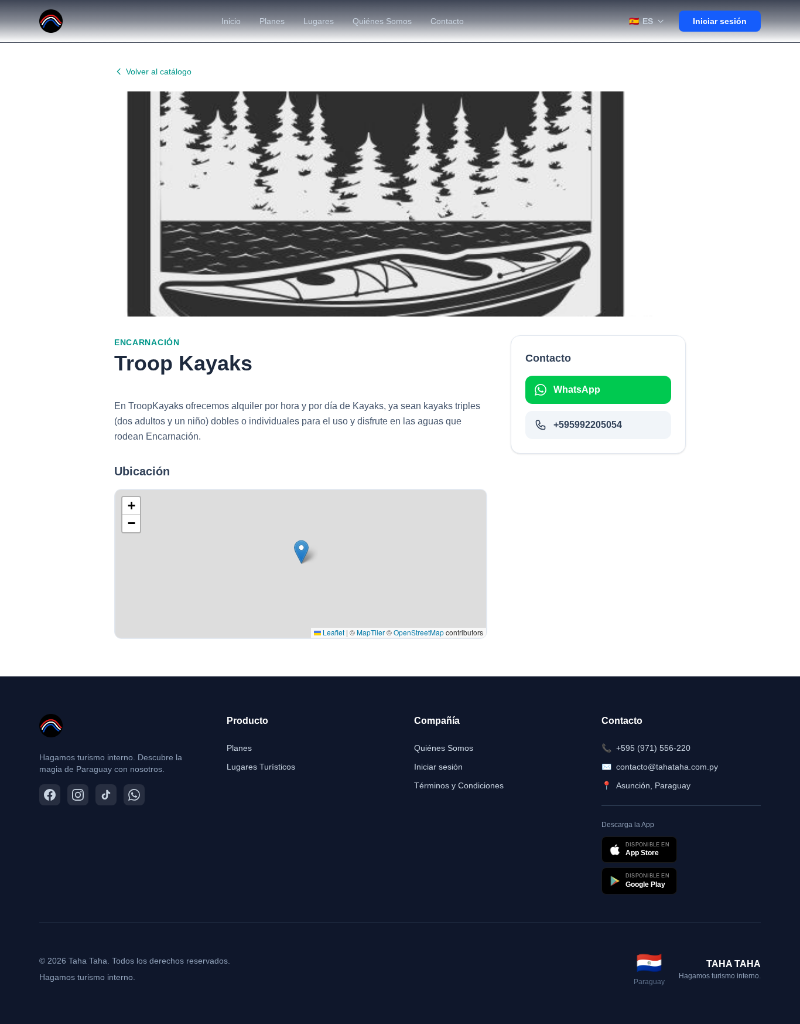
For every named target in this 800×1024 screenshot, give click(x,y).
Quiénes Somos (382, 21)
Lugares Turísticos (261, 766)
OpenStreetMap (419, 632)
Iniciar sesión (720, 21)
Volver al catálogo (159, 71)
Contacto (447, 21)
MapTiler (371, 632)
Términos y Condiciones (459, 785)
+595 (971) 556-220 (645, 748)
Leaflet (332, 632)
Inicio (231, 21)
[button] (301, 552)
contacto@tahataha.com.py (659, 766)
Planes (272, 21)
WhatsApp (576, 389)
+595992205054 (587, 425)
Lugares (318, 21)
